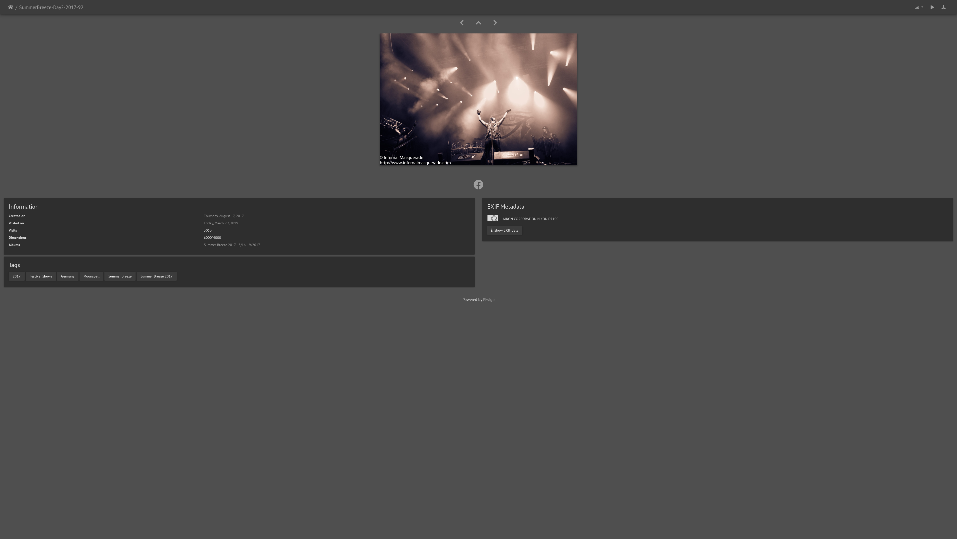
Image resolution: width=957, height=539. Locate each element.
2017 (17, 276)
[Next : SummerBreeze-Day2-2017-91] (495, 23)
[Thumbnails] (478, 23)
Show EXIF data (505, 230)
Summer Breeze (120, 276)
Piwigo (489, 299)
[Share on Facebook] (478, 184)
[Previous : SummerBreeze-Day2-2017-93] (462, 23)
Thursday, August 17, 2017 (224, 216)
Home (10, 7)
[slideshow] (932, 7)
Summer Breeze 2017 (157, 276)
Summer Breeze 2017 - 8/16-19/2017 (232, 245)
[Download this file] (943, 7)
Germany (68, 276)
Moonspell (91, 276)
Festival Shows (41, 276)
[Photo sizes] (919, 7)
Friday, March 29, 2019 (221, 223)
